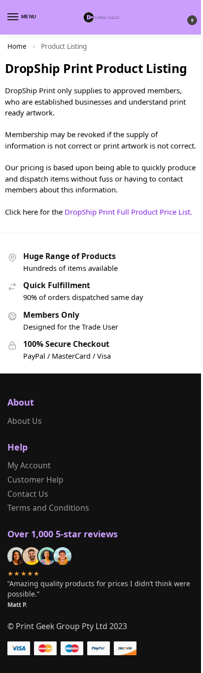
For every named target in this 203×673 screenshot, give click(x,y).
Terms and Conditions (48, 507)
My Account (29, 465)
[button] (184, 17)
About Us (24, 420)
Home (17, 46)
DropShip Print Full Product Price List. (128, 212)
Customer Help (35, 479)
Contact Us (27, 493)
